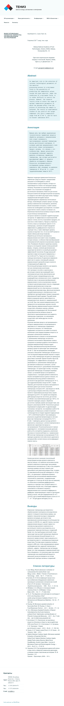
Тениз (21, 6)
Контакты (15, 22)
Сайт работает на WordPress (11, 702)
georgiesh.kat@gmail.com (46, 68)
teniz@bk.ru (11, 691)
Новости (6, 22)
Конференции (38, 18)
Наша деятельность (24, 18)
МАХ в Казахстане (52, 18)
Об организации (9, 18)
